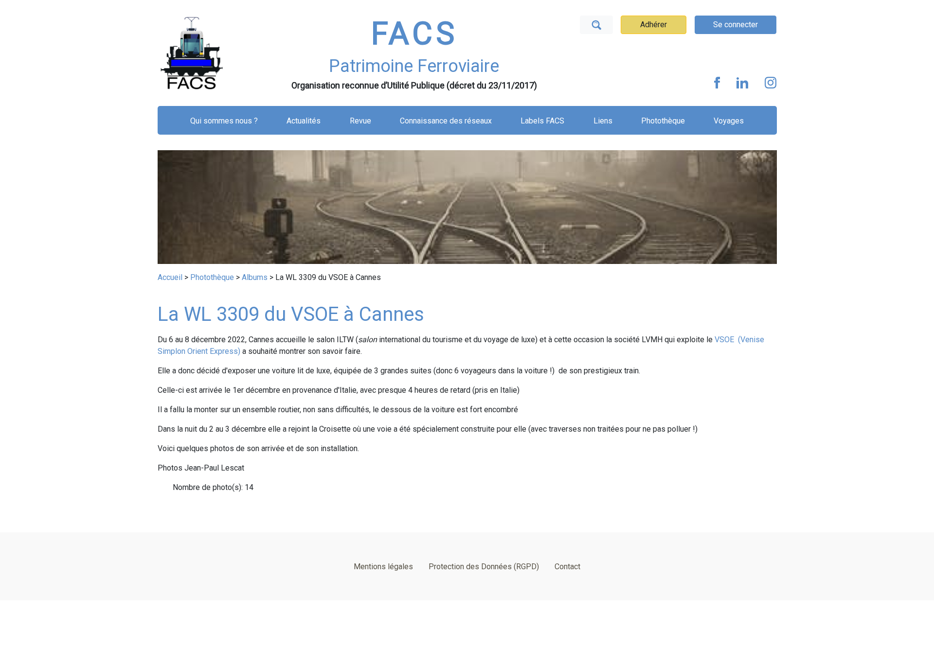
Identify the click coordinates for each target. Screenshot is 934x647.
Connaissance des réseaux (446, 120)
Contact (567, 566)
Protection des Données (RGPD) (484, 566)
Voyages (729, 120)
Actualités (304, 120)
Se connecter (735, 24)
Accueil (170, 277)
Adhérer (653, 24)
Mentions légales (383, 566)
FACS (414, 34)
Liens (602, 120)
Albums (255, 277)
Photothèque (663, 120)
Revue (360, 120)
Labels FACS (542, 120)
